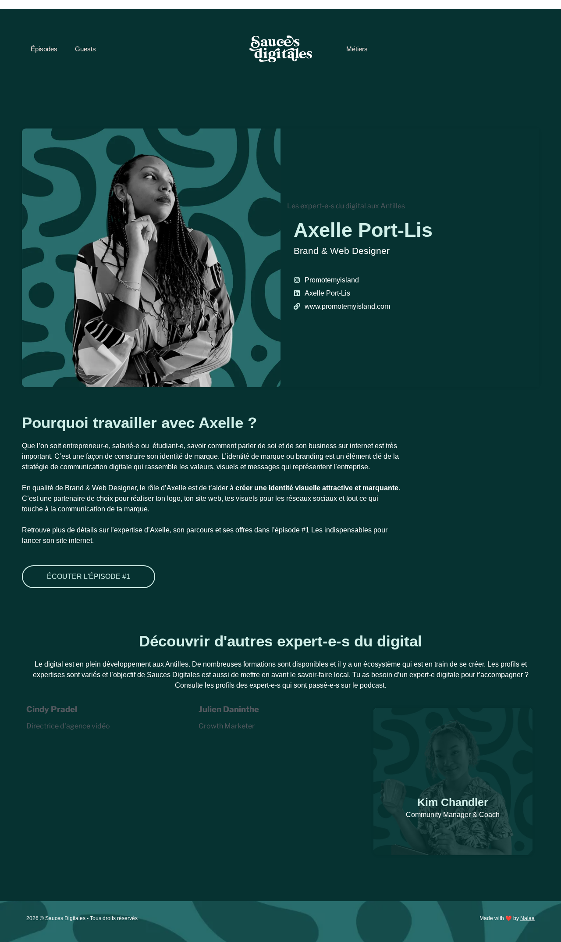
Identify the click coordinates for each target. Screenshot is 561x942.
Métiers (357, 49)
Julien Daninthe (229, 709)
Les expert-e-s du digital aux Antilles (346, 206)
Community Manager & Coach (453, 814)
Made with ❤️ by (507, 918)
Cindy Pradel (51, 709)
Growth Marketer (227, 726)
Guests (85, 49)
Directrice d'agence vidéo (68, 726)
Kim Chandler (452, 802)
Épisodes (44, 49)
